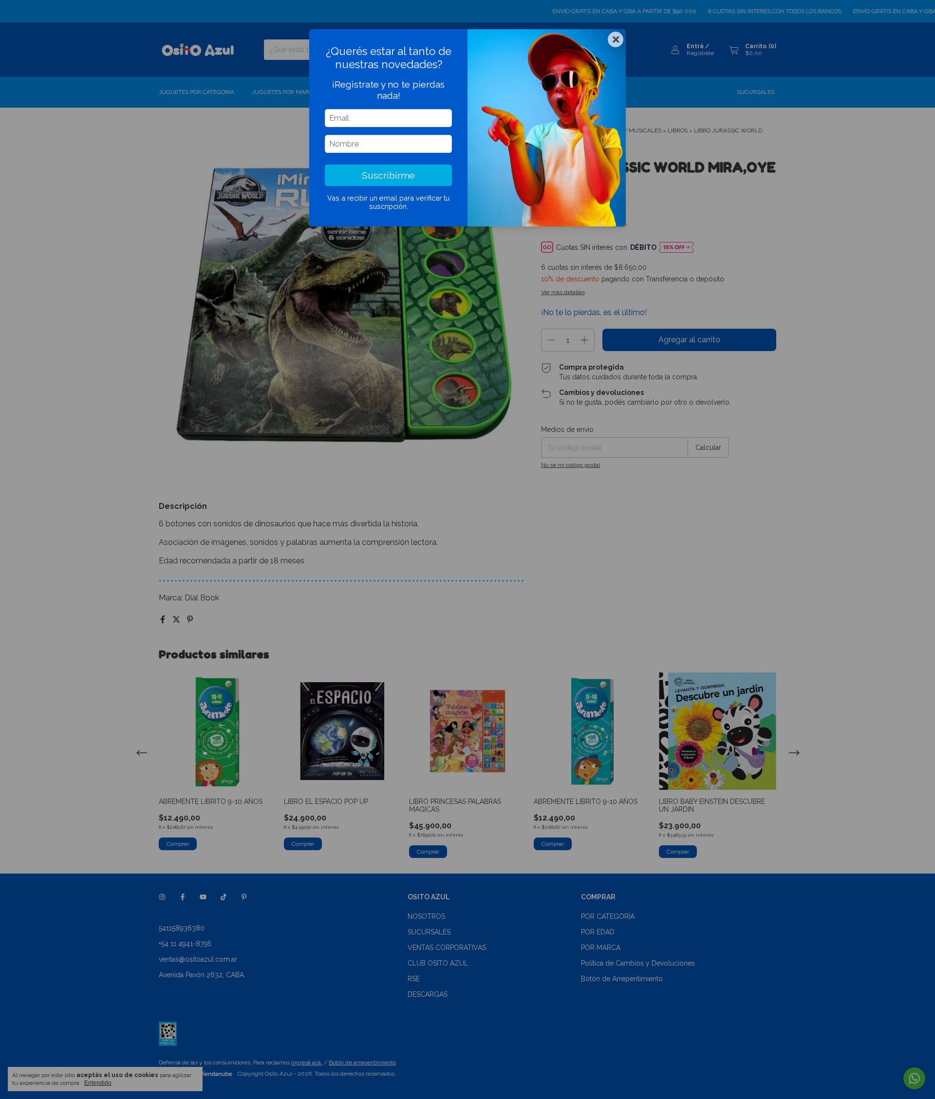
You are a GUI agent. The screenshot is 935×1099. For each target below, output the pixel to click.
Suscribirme (388, 175)
